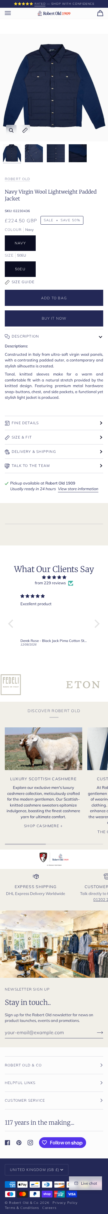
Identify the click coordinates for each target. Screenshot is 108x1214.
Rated (40, 4)
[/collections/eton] (63, 684)
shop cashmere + (43, 826)
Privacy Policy (65, 1203)
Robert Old (17, 179)
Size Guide (23, 282)
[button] (12, 624)
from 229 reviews (50, 582)
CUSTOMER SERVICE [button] (25, 1100)
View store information (78, 488)
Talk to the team (31, 465)
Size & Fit (22, 437)
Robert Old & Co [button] (23, 1065)
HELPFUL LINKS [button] (20, 1082)
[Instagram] (30, 1142)
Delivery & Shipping (34, 451)
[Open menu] (14, 13)
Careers (49, 1208)
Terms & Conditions (22, 1208)
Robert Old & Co (23, 1203)
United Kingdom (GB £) (34, 1169)
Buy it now (54, 318)
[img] (54, 577)
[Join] (95, 1032)
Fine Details (25, 423)
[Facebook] (7, 1142)
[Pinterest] (19, 1142)
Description (25, 336)
